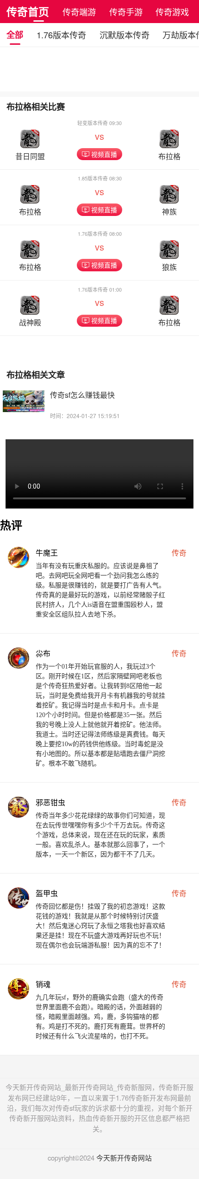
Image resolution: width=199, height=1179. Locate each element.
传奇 (179, 552)
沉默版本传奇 (124, 35)
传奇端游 (79, 12)
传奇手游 (126, 12)
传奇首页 (27, 11)
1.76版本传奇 (61, 35)
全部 (14, 34)
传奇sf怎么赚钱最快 (82, 394)
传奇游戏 (172, 12)
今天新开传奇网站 (124, 1157)
